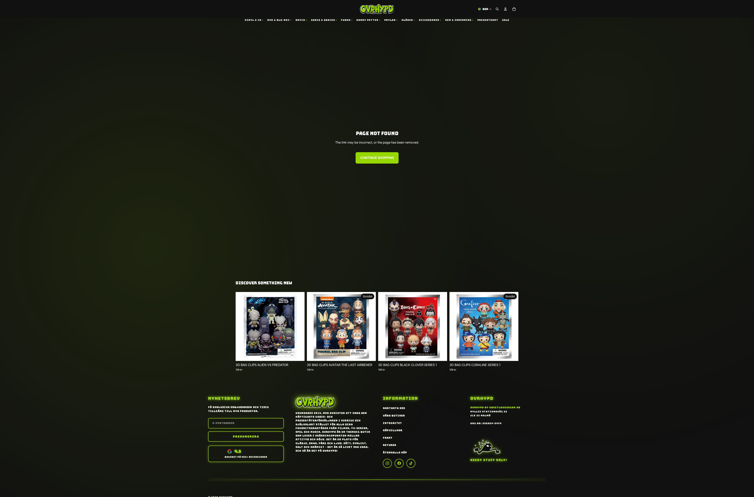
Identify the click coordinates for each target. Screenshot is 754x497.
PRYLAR (390, 20)
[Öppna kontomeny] (505, 9)
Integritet (392, 423)
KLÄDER (407, 20)
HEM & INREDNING (458, 20)
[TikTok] (410, 463)
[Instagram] (387, 463)
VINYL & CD (253, 20)
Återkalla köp (395, 452)
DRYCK (300, 20)
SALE (505, 20)
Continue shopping (377, 158)
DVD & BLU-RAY (278, 20)
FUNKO (345, 20)
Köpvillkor (392, 430)
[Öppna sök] (497, 9)
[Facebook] (399, 463)
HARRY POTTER (367, 20)
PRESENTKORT (487, 20)
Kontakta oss (394, 408)
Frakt (388, 437)
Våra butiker (394, 415)
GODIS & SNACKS (323, 20)
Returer (389, 445)
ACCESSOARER (429, 20)
